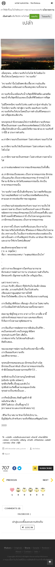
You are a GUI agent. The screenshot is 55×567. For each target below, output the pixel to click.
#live (13, 443)
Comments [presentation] (12, 508)
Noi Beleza (35, 3)
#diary (23, 440)
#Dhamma (39, 440)
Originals (18, 547)
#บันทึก (9, 437)
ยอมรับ (34, 16)
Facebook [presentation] (24, 515)
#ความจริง (14, 440)
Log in (29, 527)
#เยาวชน (6, 443)
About (18, 551)
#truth (30, 440)
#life (18, 443)
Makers (10, 3)
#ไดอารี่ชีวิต (43, 437)
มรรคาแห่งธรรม (22, 3)
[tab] (12, 508)
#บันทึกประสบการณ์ (21, 437)
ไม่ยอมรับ (46, 16)
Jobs (36, 551)
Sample (36, 547)
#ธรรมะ (6, 440)
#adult (48, 440)
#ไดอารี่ (34, 437)
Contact (28, 551)
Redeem (45, 547)
